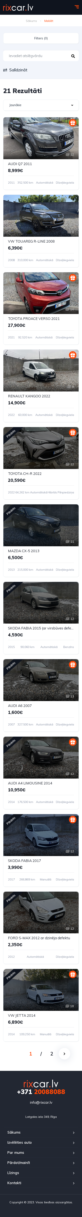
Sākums (31, 21)
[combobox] (41, 105)
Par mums (15, 1152)
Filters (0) (41, 38)
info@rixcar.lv (41, 1102)
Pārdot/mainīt (18, 1162)
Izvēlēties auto (19, 1142)
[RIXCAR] (18, 7)
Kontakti (14, 1183)
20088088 (41, 1092)
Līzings (13, 1172)
